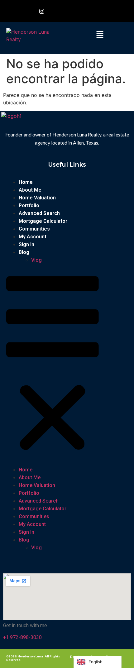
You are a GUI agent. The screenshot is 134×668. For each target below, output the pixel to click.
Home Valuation (37, 198)
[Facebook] (27, 11)
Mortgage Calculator (43, 221)
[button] (99, 34)
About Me (30, 190)
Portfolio (29, 205)
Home (26, 182)
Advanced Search (39, 213)
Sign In (26, 244)
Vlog (36, 260)
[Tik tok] (69, 11)
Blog (24, 252)
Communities (34, 229)
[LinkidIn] (84, 11)
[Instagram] (41, 11)
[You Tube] (55, 11)
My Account (32, 237)
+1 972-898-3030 (22, 637)
